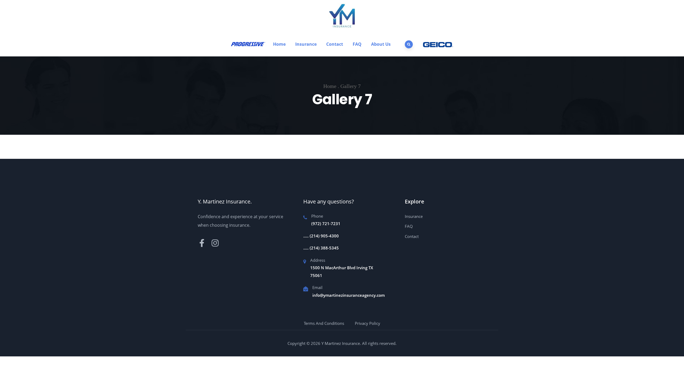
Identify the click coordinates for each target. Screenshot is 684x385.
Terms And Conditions (324, 323)
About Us (381, 44)
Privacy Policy (367, 323)
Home (279, 44)
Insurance (306, 44)
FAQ (357, 44)
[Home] (248, 43)
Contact (334, 44)
